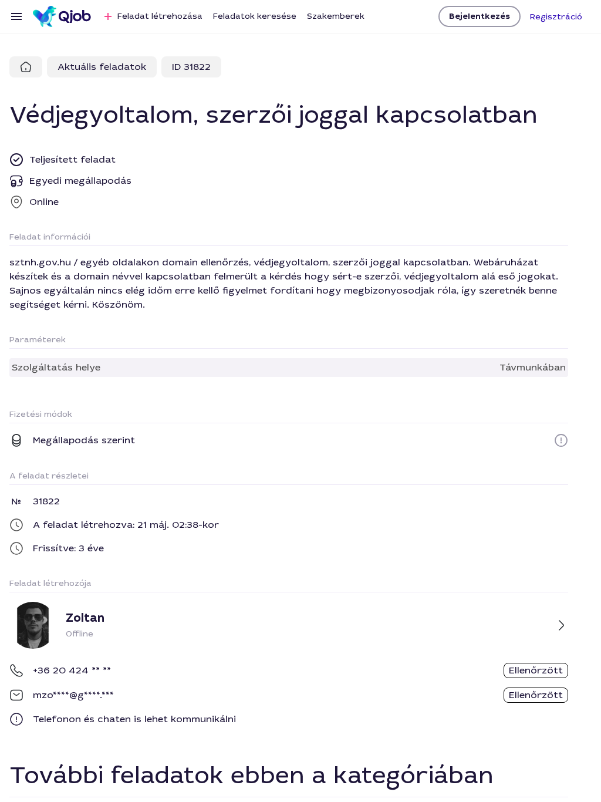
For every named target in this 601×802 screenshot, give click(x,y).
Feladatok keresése (254, 16)
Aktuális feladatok (102, 66)
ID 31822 (191, 66)
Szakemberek (335, 16)
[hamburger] (16, 16)
